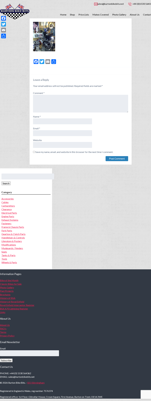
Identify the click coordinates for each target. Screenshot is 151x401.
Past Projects (7, 291)
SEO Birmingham (36, 382)
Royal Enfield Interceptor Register (17, 305)
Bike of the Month (9, 280)
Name (37, 116)
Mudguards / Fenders (12, 248)
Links (2, 312)
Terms (3, 332)
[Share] (3, 36)
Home (63, 14)
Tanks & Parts (8, 255)
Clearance (6, 209)
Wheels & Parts (9, 262)
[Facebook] (3, 18)
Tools (4, 258)
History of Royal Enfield (12, 301)
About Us (134, 14)
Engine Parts (7, 216)
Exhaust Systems (9, 219)
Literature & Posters (11, 241)
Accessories (7, 198)
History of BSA (7, 298)
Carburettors (8, 205)
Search (6, 183)
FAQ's (3, 328)
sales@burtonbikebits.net (110, 4)
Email (36, 128)
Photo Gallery (119, 14)
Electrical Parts (9, 212)
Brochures (5, 294)
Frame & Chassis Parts (12, 227)
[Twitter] (3, 24)
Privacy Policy (7, 335)
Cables (5, 202)
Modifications (8, 244)
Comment (39, 93)
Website (37, 140)
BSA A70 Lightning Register (14, 308)
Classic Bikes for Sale (11, 283)
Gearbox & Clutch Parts (13, 234)
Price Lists (83, 14)
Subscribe (6, 360)
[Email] (3, 30)
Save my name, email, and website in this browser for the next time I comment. (74, 152)
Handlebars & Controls (13, 237)
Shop (72, 14)
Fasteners (6, 223)
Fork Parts (6, 230)
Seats (4, 251)
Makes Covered (100, 14)
